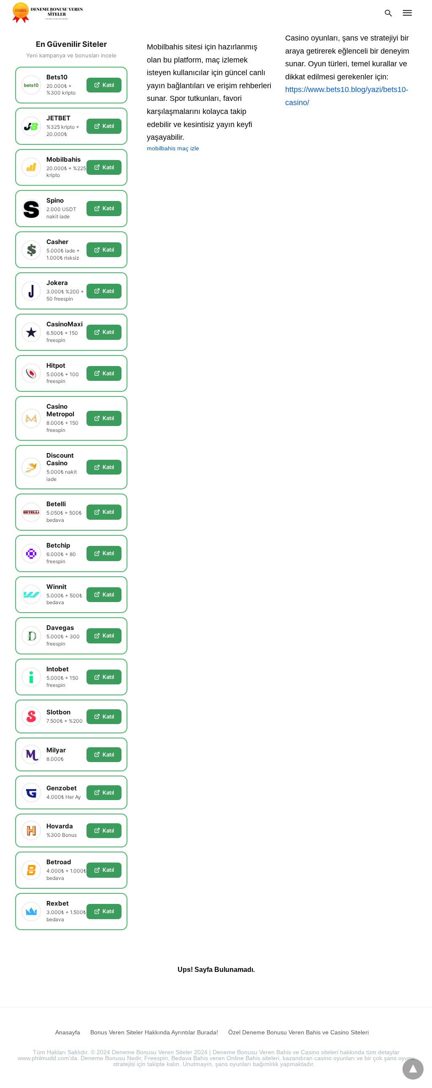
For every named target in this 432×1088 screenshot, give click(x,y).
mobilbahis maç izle (173, 148)
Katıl (108, 84)
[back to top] (413, 1069)
